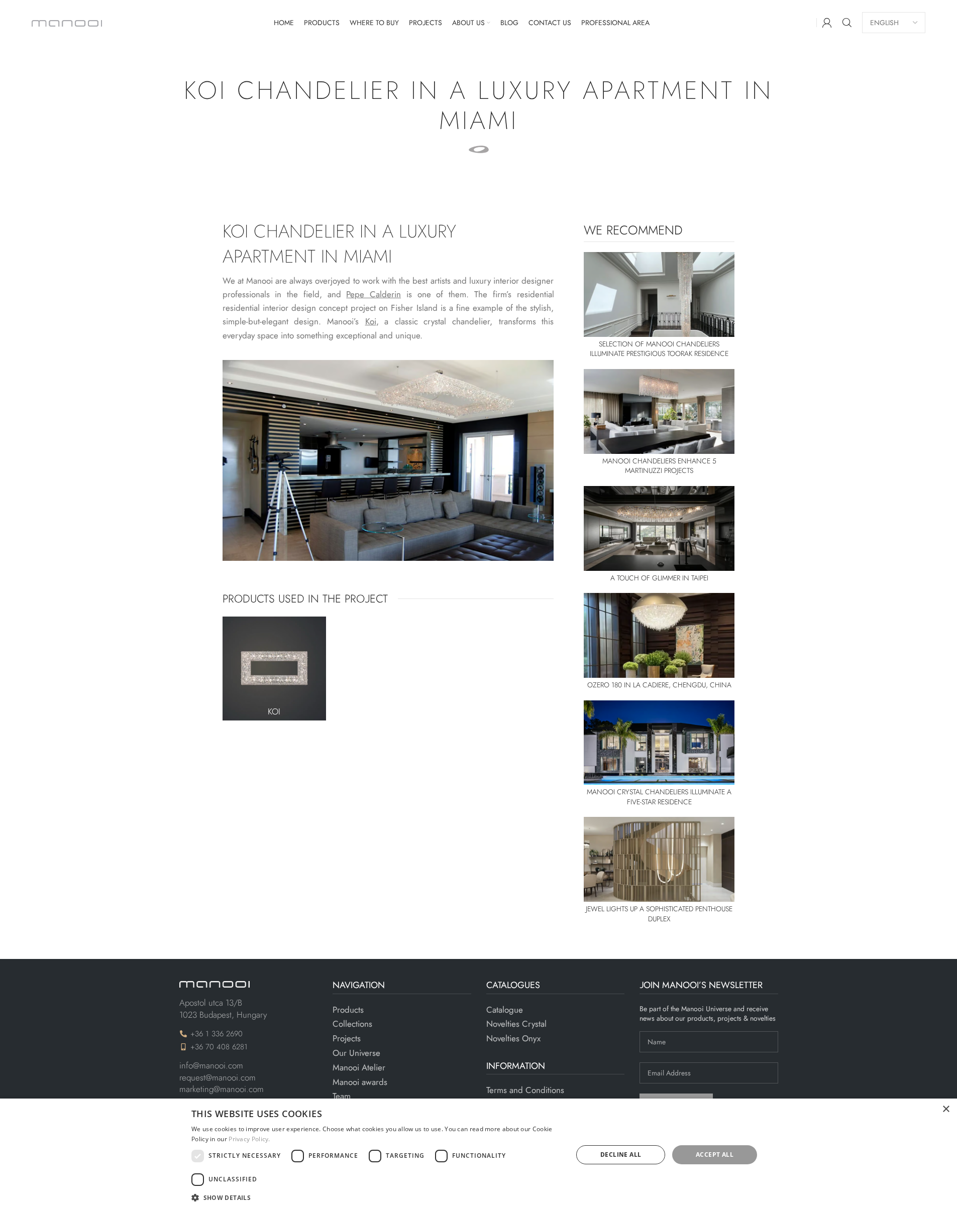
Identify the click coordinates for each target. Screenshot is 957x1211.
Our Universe (356, 1053)
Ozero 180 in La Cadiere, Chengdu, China (659, 685)
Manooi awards (360, 1082)
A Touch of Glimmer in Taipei (659, 578)
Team (342, 1096)
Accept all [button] (714, 1154)
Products (348, 1010)
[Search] (847, 23)
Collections (352, 1024)
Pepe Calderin (373, 294)
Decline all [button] (620, 1154)
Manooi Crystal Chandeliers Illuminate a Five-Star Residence (659, 797)
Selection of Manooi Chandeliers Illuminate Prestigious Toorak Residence (659, 349)
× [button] (945, 1109)
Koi (274, 711)
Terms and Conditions (525, 1090)
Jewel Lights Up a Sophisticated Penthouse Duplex (659, 914)
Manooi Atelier (359, 1067)
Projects (347, 1038)
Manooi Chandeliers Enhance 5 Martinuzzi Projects (659, 466)
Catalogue (504, 1010)
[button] (376, 1197)
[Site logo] (67, 22)
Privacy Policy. (249, 1139)
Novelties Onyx (513, 1038)
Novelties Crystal (516, 1024)
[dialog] (478, 1155)
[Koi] (275, 668)
